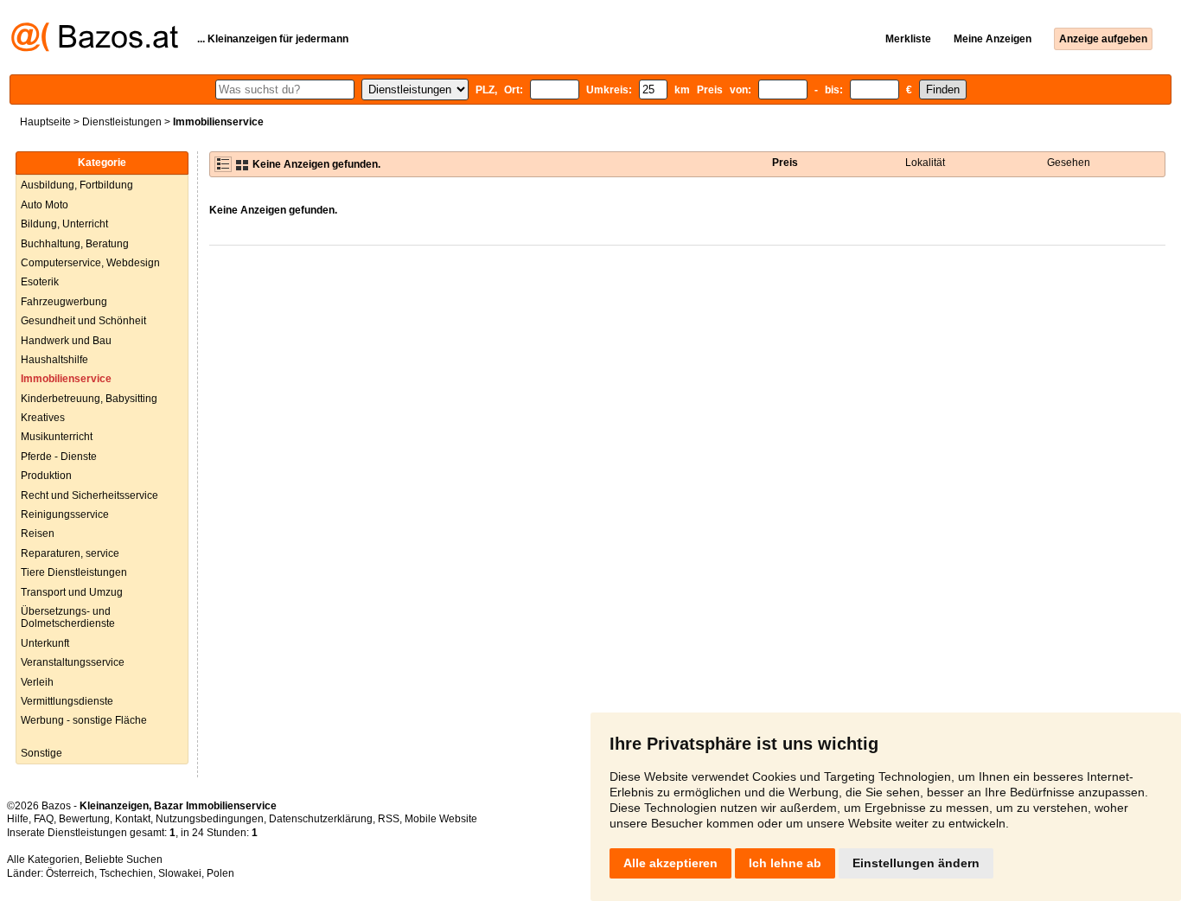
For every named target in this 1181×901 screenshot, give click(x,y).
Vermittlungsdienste (67, 701)
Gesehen (1068, 163)
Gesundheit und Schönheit (83, 321)
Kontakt (132, 819)
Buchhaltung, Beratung (75, 244)
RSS (388, 819)
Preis (785, 163)
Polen (220, 873)
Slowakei (179, 873)
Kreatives (43, 418)
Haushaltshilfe (54, 360)
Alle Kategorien (43, 859)
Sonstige (41, 753)
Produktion (46, 476)
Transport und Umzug (72, 592)
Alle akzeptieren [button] (670, 863)
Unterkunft (45, 643)
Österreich (70, 873)
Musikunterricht (57, 437)
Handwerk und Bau (66, 341)
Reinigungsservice (65, 514)
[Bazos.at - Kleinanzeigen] (94, 48)
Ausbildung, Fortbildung (77, 185)
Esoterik (40, 282)
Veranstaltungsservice (72, 662)
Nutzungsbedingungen (210, 819)
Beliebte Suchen (124, 859)
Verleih (37, 682)
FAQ (44, 819)
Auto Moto (44, 205)
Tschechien (126, 873)
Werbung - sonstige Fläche (84, 720)
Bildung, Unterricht (64, 224)
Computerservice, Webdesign (90, 263)
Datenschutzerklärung (321, 819)
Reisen (37, 533)
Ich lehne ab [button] (785, 863)
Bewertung (84, 819)
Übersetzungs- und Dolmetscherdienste (68, 617)
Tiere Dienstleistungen (74, 572)
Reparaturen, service (70, 553)
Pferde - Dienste (59, 456)
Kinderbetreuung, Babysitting (89, 399)
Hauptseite (45, 122)
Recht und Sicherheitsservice (89, 495)
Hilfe (18, 819)
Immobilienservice (66, 379)
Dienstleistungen (122, 122)
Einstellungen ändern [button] (916, 863)
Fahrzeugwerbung (64, 302)
